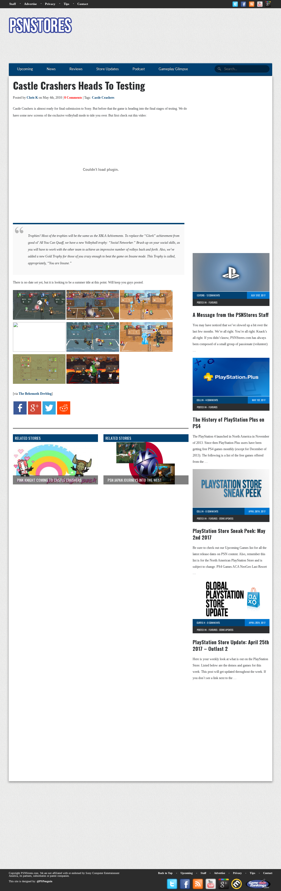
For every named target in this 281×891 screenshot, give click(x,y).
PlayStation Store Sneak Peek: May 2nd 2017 (229, 534)
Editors (200, 295)
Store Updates (226, 518)
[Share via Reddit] (63, 413)
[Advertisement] (172, 26)
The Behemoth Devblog (35, 394)
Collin (200, 400)
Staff (12, 3)
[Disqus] (96, 557)
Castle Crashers (103, 98)
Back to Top (165, 873)
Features (213, 302)
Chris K (32, 98)
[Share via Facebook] (20, 413)
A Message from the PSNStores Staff (231, 314)
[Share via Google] (34, 413)
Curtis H (201, 623)
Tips (66, 3)
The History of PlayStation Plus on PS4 (228, 423)
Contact (82, 3)
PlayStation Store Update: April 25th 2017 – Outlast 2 (231, 645)
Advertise (30, 3)
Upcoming (187, 873)
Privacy (50, 3)
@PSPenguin (44, 881)
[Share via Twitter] (49, 413)
